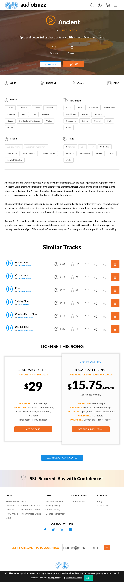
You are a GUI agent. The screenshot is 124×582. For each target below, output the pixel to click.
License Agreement (55, 513)
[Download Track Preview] (104, 264)
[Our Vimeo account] (70, 529)
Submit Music (78, 501)
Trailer (49, 121)
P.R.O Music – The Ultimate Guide (23, 513)
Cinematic (50, 108)
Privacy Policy (53, 505)
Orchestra (98, 114)
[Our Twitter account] (53, 529)
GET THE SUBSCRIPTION (90, 429)
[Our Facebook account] (45, 529)
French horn (109, 107)
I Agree (88, 578)
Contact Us (103, 505)
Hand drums (71, 114)
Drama (23, 114)
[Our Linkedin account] (62, 529)
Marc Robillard (25, 317)
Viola (109, 121)
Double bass (93, 107)
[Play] (49, 20)
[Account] (100, 5)
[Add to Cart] (115, 264)
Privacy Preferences (74, 578)
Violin (68, 127)
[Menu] (116, 5)
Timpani (97, 121)
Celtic (37, 108)
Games (10, 121)
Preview (52, 64)
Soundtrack (85, 153)
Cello (68, 107)
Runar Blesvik (68, 30)
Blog (8, 517)
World (10, 128)
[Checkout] (108, 5)
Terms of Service (54, 501)
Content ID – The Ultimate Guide (23, 509)
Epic (34, 114)
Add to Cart (33, 429)
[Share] (96, 264)
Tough (111, 153)
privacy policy (54, 578)
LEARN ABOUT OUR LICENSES (62, 457)
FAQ (99, 501)
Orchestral (104, 147)
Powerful (70, 153)
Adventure (23, 108)
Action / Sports (13, 147)
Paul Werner (24, 304)
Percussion (71, 121)
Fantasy (45, 114)
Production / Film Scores (29, 121)
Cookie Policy (53, 509)
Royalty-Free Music (16, 501)
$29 (76, 64)
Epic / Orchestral (48, 153)
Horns (85, 114)
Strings (85, 121)
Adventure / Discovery (35, 147)
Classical (11, 114)
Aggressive (12, 153)
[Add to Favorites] (87, 264)
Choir (79, 107)
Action (10, 108)
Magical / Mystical (14, 160)
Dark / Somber (29, 153)
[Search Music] (92, 5)
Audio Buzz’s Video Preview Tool (23, 505)
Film (92, 147)
